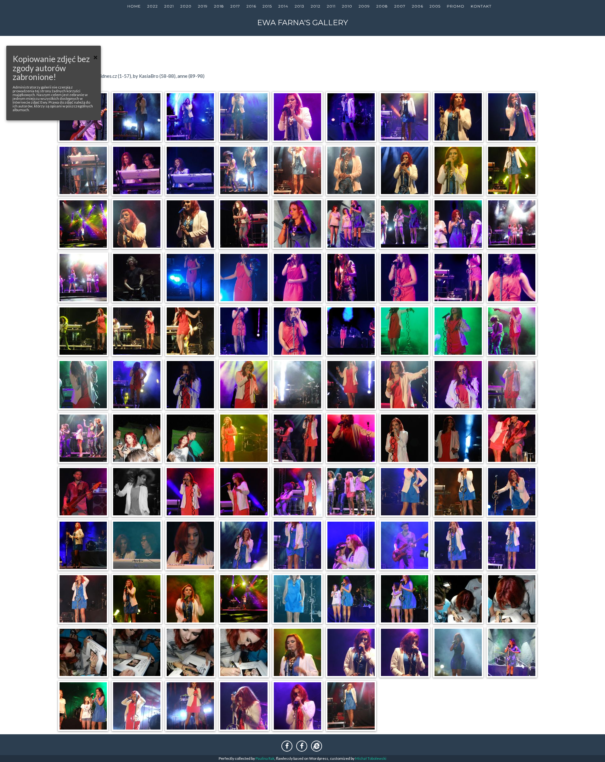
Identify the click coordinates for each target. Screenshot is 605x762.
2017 (235, 6)
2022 (152, 6)
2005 (435, 6)
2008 (382, 6)
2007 (400, 6)
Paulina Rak (265, 758)
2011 (331, 6)
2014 (283, 6)
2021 (169, 6)
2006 (417, 6)
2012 (315, 6)
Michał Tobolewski (370, 758)
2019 (203, 6)
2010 (347, 6)
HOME (134, 6)
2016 (251, 6)
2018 (219, 6)
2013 (299, 6)
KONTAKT (481, 6)
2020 (186, 6)
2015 (267, 6)
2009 (364, 6)
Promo (455, 6)
